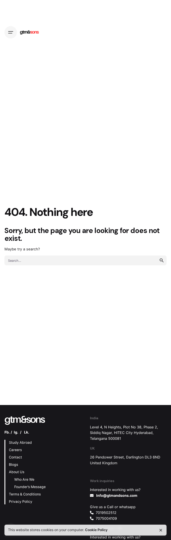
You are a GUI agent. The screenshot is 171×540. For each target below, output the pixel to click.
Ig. (16, 432)
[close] (160, 530)
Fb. (7, 432)
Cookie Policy (96, 530)
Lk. (26, 432)
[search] (162, 260)
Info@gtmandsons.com (116, 495)
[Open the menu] (10, 32)
